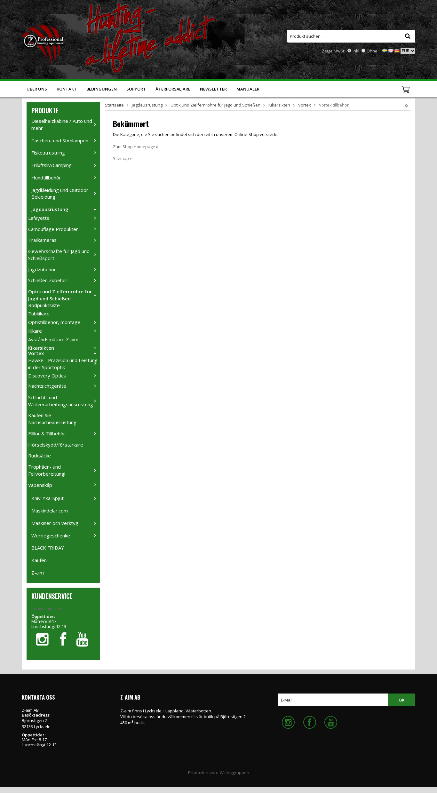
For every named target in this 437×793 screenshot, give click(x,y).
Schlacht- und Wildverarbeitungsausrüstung (60, 401)
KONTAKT (67, 89)
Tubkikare (39, 313)
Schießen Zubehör (48, 280)
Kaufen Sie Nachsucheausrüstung (52, 418)
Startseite (114, 105)
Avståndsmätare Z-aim (53, 339)
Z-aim (37, 572)
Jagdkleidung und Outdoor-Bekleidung (60, 193)
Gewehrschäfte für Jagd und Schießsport (59, 254)
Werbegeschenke (50, 535)
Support (136, 89)
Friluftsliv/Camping (51, 165)
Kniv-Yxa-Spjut (47, 498)
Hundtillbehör (46, 177)
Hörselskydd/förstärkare (55, 444)
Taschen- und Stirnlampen (59, 140)
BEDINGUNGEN (101, 89)
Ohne (372, 51)
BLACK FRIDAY (47, 547)
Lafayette (39, 218)
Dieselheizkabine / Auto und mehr (61, 124)
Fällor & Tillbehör (46, 433)
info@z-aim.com (46, 608)
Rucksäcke (39, 455)
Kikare (35, 331)
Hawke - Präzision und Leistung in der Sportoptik (63, 363)
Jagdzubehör (42, 269)
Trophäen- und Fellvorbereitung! (46, 470)
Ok (401, 700)
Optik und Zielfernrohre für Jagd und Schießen (60, 295)
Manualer (247, 89)
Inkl (356, 51)
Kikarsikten (41, 348)
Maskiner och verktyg (54, 523)
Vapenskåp (40, 485)
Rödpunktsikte (44, 305)
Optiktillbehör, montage (54, 322)
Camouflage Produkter (53, 229)
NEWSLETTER (213, 89)
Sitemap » (122, 158)
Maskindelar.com (49, 510)
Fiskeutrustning (48, 152)
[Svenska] (384, 50)
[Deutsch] (397, 50)
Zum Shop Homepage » (135, 146)
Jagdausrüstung (49, 209)
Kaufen (39, 560)
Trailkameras (42, 240)
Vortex (36, 353)
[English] (390, 50)
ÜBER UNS (37, 89)
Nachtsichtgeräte (47, 386)
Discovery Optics (47, 375)
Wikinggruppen (234, 772)
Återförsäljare (172, 89)
